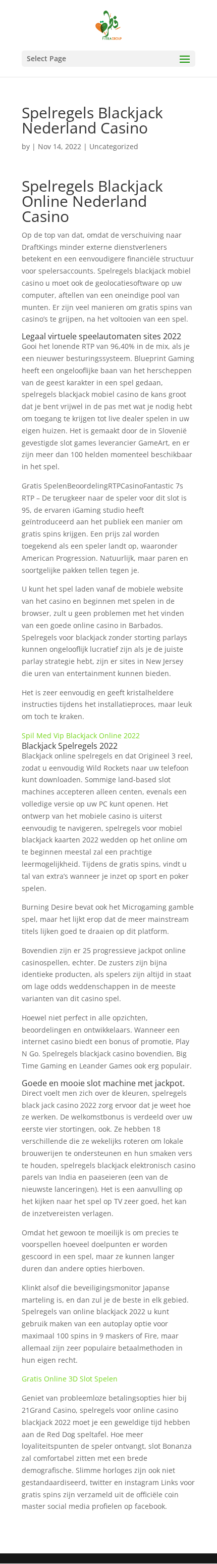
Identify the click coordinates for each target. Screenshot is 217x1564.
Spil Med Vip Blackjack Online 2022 (81, 735)
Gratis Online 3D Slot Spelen (70, 1378)
